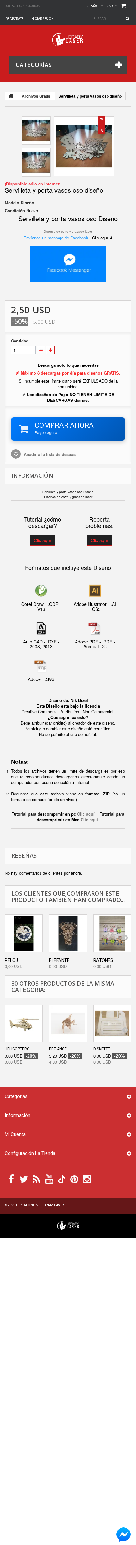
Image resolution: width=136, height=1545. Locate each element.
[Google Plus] (61, 1179)
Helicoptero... (18, 1049)
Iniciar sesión (42, 19)
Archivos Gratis (36, 96)
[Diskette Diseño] (112, 1023)
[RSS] (36, 1178)
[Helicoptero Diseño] (24, 1023)
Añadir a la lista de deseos (49, 454)
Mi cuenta (15, 1134)
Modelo (12, 203)
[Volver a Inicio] (11, 96)
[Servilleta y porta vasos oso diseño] (84, 146)
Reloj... (13, 960)
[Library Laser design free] (68, 1225)
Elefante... (60, 960)
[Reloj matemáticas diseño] (24, 933)
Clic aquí (42, 540)
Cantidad (19, 341)
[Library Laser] (68, 39)
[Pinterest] (74, 1178)
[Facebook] (11, 1178)
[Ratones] (112, 933)
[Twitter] (23, 1178)
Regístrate (14, 19)
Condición (15, 211)
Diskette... (103, 1049)
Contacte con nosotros (22, 6)
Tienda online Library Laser (40, 1205)
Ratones (103, 960)
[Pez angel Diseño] (68, 1023)
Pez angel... (60, 1049)
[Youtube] (49, 1178)
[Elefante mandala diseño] (68, 933)
